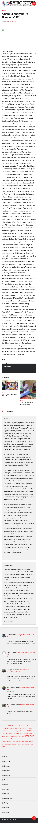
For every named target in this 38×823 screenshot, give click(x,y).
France (11, 731)
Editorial (7, 761)
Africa (9, 725)
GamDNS (10, 822)
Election (4, 731)
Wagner (19, 744)
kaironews (8, 366)
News (4, 10)
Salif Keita (23, 739)
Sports (6, 812)
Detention (5, 728)
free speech (17, 731)
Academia (4, 725)
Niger (3, 736)
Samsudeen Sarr (30, 739)
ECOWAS (29, 728)
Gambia (29, 731)
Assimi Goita (15, 725)
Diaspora (11, 728)
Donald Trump (18, 728)
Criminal (24, 725)
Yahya (3, 746)
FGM (8, 731)
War (23, 744)
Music (30, 733)
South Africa (21, 741)
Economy (24, 728)
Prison (13, 739)
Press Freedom (9, 798)
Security (9, 741)
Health (6, 780)
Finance (7, 766)
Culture (6, 757)
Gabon (23, 731)
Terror (26, 741)
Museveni (26, 733)
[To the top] (34, 818)
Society (6, 807)
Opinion (7, 789)
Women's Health (29, 744)
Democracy (30, 725)
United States (8, 744)
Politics (29, 736)
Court (20, 725)
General (7, 775)
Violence (14, 744)
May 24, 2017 (8, 621)
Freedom (7, 770)
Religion (18, 739)
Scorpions (4, 741)
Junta (21, 733)
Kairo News (12, 819)
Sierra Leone (15, 741)
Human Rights (7, 733)
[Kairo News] (19, 3)
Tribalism (31, 741)
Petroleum (21, 736)
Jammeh (16, 733)
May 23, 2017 (12, 21)
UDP (3, 744)
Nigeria (7, 736)
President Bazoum (6, 739)
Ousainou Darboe (14, 736)
